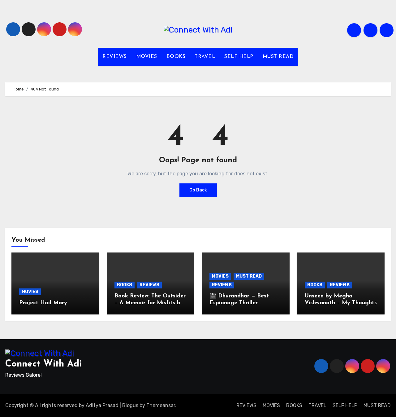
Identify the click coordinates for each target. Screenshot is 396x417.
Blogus (130, 405)
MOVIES (146, 56)
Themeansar (160, 405)
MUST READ (278, 56)
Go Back (198, 190)
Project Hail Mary (43, 303)
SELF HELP (238, 56)
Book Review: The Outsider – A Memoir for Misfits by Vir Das (150, 302)
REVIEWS (114, 56)
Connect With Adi (43, 364)
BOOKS (176, 56)
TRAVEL (205, 56)
